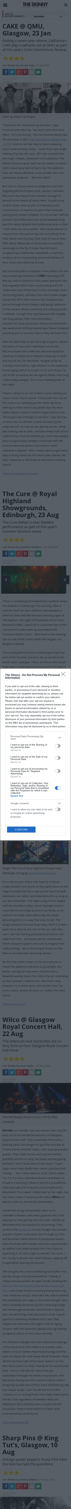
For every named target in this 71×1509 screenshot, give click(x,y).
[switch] (57, 746)
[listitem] (35, 737)
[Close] (64, 675)
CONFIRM (21, 829)
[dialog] (35, 754)
